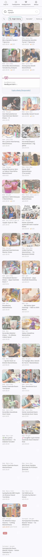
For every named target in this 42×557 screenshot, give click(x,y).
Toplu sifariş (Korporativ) (21, 90)
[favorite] (18, 25)
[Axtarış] (5, 11)
